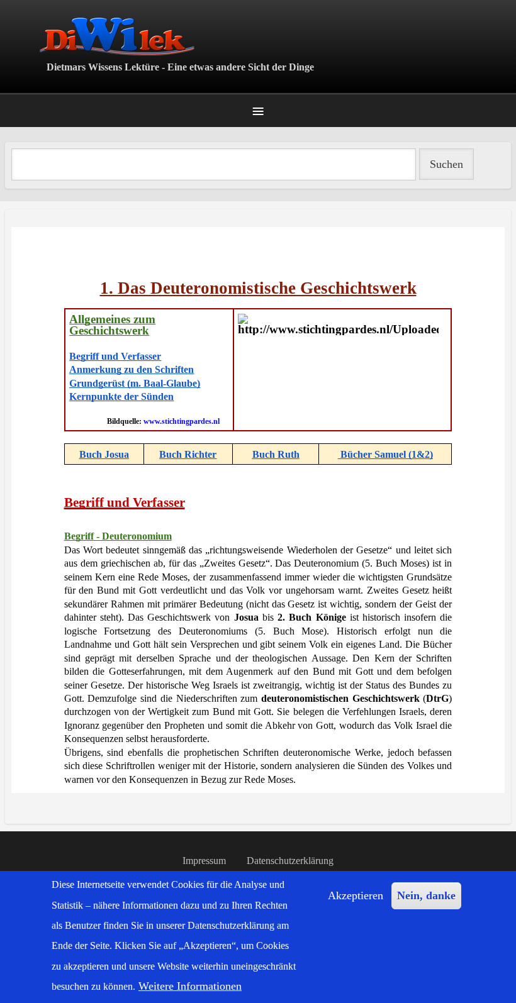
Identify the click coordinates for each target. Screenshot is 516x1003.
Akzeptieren (355, 895)
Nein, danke (426, 895)
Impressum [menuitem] (204, 860)
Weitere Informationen (190, 986)
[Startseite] (258, 36)
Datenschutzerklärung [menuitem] (290, 860)
